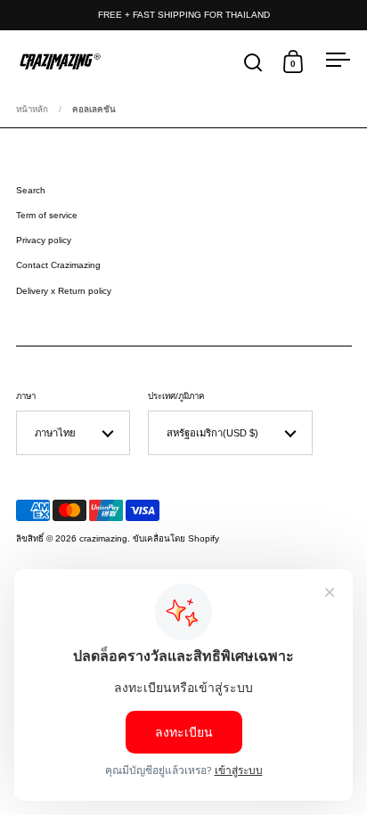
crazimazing (103, 538)
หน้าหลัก (32, 109)
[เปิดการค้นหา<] (253, 62)
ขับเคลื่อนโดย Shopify (176, 538)
